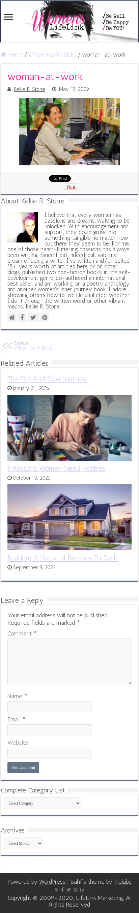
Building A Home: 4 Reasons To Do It (62, 558)
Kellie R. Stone (29, 89)
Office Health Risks (52, 54)
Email (16, 719)
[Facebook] (62, 890)
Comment (22, 633)
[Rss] (56, 890)
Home (14, 54)
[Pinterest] (75, 890)
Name (17, 696)
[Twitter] (69, 890)
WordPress (52, 881)
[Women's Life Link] (69, 21)
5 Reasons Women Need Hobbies (56, 468)
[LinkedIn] (82, 890)
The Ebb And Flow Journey (47, 378)
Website (17, 742)
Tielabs (123, 881)
